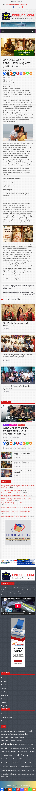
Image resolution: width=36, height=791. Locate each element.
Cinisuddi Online (15, 437)
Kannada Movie (17, 751)
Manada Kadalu (13, 762)
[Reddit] (11, 73)
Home (2, 678)
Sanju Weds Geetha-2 (19, 770)
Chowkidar (9, 748)
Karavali (6, 755)
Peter (12, 766)
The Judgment (28, 770)
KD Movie (11, 755)
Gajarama (24, 748)
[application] (18, 606)
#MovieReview (20, 740)
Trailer (33, 770)
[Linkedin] (14, 73)
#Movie (14, 740)
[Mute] (30, 613)
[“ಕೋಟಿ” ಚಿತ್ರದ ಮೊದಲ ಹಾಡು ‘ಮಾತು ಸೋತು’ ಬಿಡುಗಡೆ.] (18, 305)
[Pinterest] (17, 73)
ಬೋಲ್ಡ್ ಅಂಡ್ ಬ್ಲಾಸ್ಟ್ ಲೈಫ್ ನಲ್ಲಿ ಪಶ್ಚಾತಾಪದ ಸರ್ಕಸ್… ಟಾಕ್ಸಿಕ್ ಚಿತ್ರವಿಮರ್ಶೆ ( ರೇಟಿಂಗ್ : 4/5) (15, 431)
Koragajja (31, 755)
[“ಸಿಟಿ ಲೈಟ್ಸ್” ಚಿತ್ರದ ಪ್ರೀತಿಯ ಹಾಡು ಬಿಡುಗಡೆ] (6, 456)
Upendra (19, 774)
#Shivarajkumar (9, 744)
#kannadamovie (7, 740)
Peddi (10, 766)
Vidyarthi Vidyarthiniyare (26, 774)
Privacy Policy (5, 720)
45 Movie (21, 744)
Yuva (7, 776)
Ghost (27, 748)
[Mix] (24, 73)
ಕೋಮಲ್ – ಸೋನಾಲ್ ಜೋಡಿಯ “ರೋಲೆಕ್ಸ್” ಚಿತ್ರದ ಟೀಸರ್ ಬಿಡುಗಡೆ (16, 507)
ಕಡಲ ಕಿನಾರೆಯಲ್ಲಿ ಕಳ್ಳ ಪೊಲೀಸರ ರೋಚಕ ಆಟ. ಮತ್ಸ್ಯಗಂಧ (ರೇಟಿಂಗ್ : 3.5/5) (18, 293)
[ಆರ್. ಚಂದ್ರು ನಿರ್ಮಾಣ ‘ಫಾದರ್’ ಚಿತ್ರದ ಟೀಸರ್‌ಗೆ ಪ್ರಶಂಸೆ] (6, 473)
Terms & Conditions (6, 717)
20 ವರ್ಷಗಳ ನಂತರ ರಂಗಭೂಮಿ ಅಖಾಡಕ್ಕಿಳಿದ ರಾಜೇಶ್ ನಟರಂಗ (15, 512)
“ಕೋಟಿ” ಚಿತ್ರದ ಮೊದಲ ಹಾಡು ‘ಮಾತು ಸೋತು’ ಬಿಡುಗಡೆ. (15, 324)
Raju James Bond (17, 766)
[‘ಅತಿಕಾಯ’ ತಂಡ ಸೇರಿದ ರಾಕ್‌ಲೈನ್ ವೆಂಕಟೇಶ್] (6, 464)
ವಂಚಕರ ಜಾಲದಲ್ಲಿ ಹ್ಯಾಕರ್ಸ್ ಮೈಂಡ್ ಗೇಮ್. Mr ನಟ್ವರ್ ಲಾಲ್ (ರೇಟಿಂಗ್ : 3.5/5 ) (18, 287)
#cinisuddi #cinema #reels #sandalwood (13, 731)
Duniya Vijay (15, 748)
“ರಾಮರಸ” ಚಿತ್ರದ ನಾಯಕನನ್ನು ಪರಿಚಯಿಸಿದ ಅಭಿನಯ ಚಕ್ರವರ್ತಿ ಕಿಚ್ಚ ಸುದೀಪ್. (18, 356)
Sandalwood (21, 424)
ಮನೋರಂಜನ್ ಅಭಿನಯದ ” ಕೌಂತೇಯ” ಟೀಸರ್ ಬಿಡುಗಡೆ (14, 516)
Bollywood (4, 706)
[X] (7, 73)
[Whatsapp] (27, 73)
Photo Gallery (4, 695)
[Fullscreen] (32, 613)
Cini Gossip (4, 692)
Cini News (6, 424)
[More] (30, 73)
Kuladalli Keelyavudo (28, 759)
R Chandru (30, 766)
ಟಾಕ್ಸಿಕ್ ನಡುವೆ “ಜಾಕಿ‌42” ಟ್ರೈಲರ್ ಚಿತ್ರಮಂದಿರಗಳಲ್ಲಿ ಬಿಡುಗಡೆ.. (15, 503)
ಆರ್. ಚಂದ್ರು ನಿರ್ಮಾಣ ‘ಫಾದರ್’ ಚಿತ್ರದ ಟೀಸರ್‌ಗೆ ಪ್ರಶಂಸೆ (23, 472)
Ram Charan (24, 766)
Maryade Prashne (20, 762)
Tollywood (4, 702)
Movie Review (13, 424)
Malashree (8, 762)
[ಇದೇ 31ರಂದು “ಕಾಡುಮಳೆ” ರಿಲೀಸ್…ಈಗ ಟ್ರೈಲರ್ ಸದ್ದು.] (18, 368)
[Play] (3, 613)
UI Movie (3, 774)
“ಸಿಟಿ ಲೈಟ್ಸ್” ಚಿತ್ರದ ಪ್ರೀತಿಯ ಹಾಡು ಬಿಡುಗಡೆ (22, 454)
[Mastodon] (21, 73)
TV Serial (3, 688)
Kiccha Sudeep (21, 755)
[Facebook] (4, 73)
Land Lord (3, 762)
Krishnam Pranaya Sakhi (14, 759)
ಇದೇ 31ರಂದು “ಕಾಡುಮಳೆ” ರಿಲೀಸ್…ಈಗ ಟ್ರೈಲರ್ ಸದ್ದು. (16, 387)
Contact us (4, 713)
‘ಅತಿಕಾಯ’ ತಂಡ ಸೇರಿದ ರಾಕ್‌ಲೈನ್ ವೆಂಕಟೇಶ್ (16, 4)
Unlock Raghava (11, 774)
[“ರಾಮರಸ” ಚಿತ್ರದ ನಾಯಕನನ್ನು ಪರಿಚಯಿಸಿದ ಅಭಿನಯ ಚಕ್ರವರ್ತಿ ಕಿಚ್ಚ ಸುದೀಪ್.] (18, 336)
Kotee (3, 759)
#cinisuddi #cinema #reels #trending (14, 737)
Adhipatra (29, 744)
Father (19, 748)
